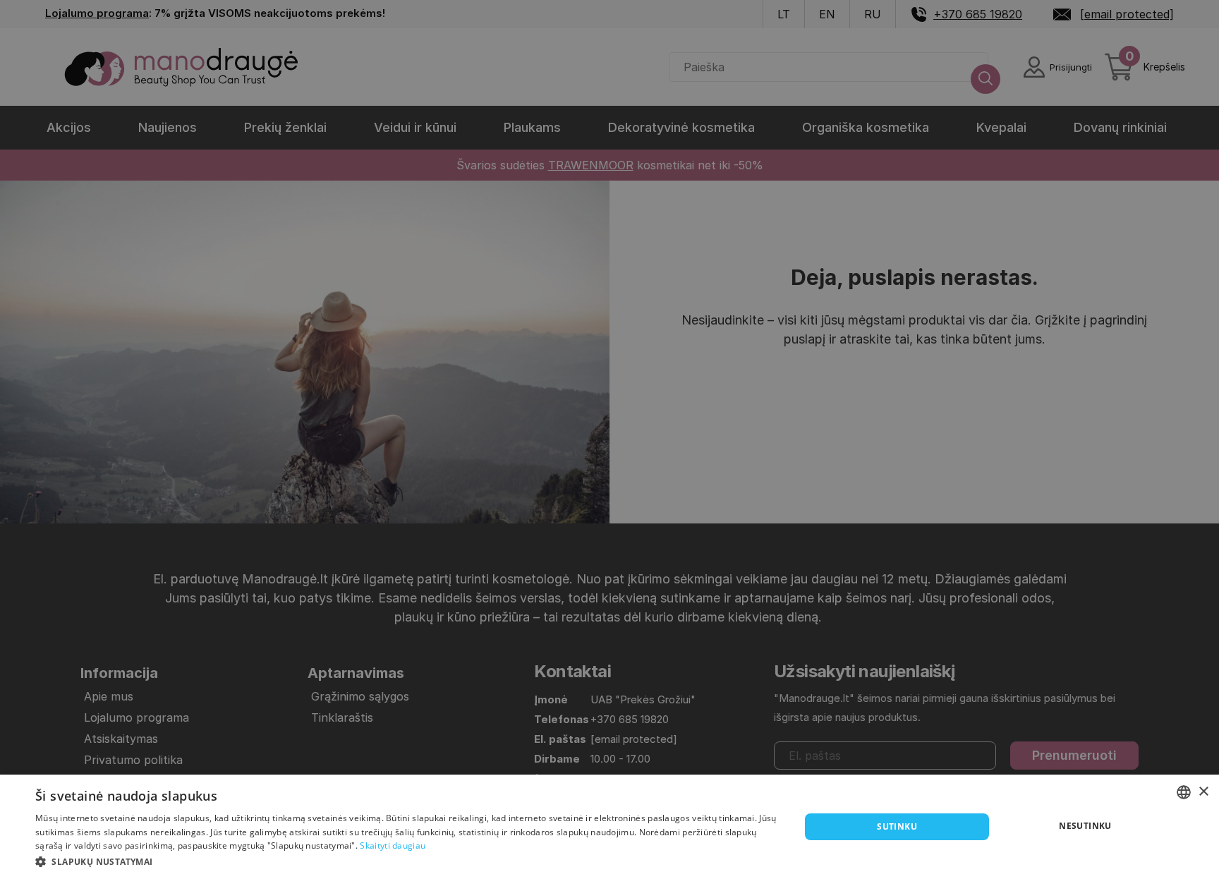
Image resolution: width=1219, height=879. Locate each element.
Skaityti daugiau (392, 845)
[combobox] (1184, 792)
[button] (406, 860)
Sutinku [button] (897, 826)
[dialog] (609, 827)
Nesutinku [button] (1085, 826)
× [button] (1203, 792)
